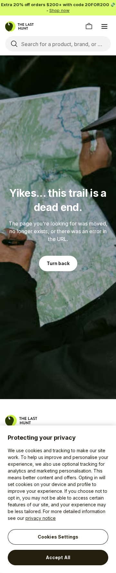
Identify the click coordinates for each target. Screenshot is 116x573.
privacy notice (40, 518)
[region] (58, 499)
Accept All (58, 557)
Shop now (59, 10)
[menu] (104, 26)
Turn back (58, 263)
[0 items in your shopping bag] (88, 26)
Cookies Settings (58, 537)
